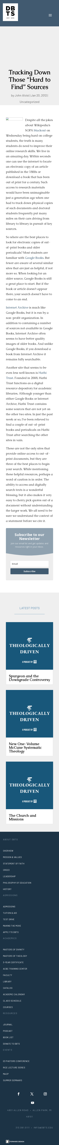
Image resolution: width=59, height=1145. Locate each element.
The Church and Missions (22, 817)
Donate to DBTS (11, 1043)
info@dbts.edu (43, 1127)
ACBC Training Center (15, 968)
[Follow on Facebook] (19, 1094)
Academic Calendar (14, 994)
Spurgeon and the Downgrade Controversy (29, 678)
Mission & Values (12, 857)
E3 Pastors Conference (16, 1061)
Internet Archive (17, 307)
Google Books (34, 258)
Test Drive (9, 919)
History (7, 889)
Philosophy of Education (17, 882)
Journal (8, 1024)
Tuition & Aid (10, 913)
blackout (40, 130)
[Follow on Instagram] (45, 1094)
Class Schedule (12, 1000)
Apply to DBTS (11, 932)
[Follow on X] (32, 1094)
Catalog (8, 988)
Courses (8, 1007)
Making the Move (12, 925)
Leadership (9, 876)
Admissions (9, 906)
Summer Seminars (12, 1080)
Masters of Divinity (13, 949)
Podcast (8, 1031)
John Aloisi (22, 95)
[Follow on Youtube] (32, 1103)
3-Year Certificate (13, 962)
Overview (8, 850)
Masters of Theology (15, 956)
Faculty (7, 975)
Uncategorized (29, 102)
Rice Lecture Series (14, 1067)
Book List (8, 1037)
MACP (6, 1074)
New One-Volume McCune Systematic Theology (25, 747)
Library (7, 981)
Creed (6, 870)
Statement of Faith (14, 863)
